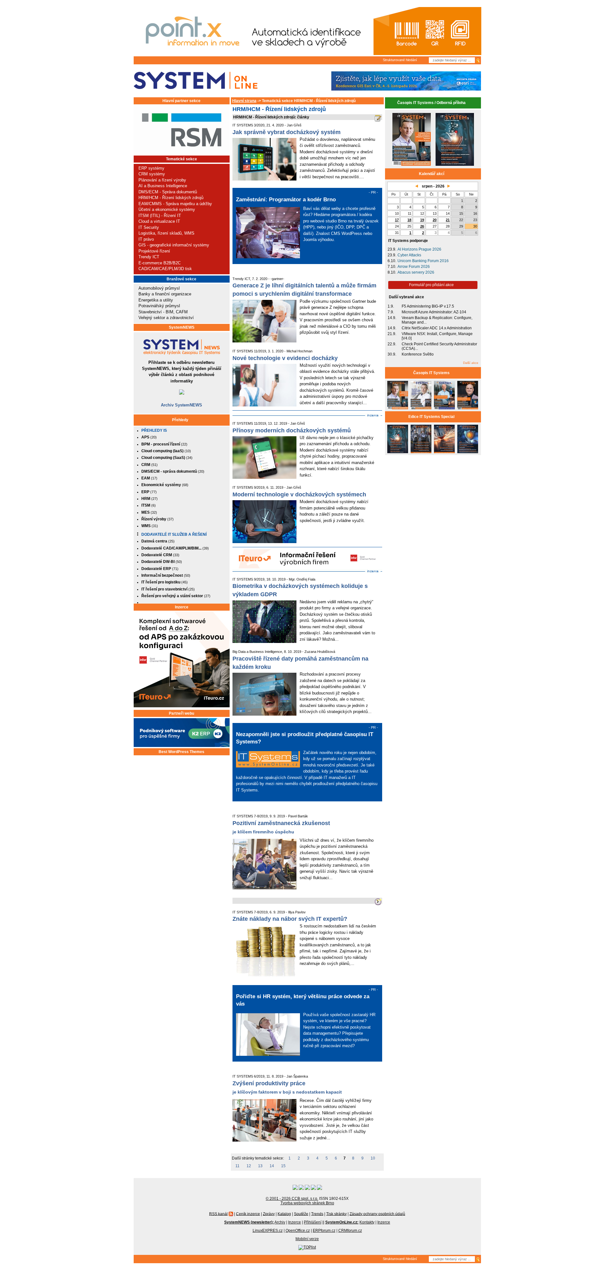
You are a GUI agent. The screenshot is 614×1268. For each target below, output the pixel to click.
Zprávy (269, 1213)
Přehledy (180, 420)
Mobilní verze (307, 1239)
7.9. (391, 312)
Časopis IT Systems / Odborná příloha (431, 102)
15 (283, 1166)
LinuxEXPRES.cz (268, 1230)
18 (409, 220)
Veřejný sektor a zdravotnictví (166, 317)
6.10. (392, 261)
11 (237, 1166)
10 (373, 1158)
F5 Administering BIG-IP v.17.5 (428, 306)
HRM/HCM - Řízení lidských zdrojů (170, 197)
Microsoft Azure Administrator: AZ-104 (434, 312)
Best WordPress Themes (181, 752)
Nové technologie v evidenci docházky (285, 358)
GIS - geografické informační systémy (173, 245)
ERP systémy (151, 168)
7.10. (392, 266)
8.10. (392, 272)
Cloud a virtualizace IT (159, 221)
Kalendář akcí (431, 174)
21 (448, 220)
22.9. (392, 344)
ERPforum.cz (324, 1230)
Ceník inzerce (248, 1213)
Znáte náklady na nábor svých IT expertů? (289, 919)
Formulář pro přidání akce (431, 285)
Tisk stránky (336, 1213)
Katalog (284, 1213)
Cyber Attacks (409, 255)
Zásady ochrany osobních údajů (377, 1213)
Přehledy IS (154, 430)
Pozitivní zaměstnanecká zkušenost (281, 823)
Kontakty (366, 1222)
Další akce (470, 363)
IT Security (148, 227)
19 (422, 220)
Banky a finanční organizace (164, 294)
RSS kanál (218, 1213)
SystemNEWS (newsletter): (249, 1222)
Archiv (279, 1222)
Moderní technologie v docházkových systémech (299, 494)
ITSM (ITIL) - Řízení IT (159, 215)
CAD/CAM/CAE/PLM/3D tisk (165, 268)
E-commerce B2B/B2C (159, 263)
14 (272, 1166)
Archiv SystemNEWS (181, 405)
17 (397, 220)
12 (249, 1166)
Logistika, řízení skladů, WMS (166, 233)
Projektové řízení (154, 251)
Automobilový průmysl (159, 288)
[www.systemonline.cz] (195, 80)
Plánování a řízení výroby (162, 180)
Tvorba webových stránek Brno (307, 1203)
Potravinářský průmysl (159, 305)
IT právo (146, 239)
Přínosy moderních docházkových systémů (291, 430)
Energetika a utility (155, 300)
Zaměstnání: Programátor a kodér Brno (286, 199)
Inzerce (181, 607)
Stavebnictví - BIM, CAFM (163, 311)
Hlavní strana (244, 101)
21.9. (392, 334)
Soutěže (301, 1213)
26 (422, 226)
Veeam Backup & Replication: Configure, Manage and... (437, 320)
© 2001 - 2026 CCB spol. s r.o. (292, 1198)
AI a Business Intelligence (162, 185)
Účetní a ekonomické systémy (166, 209)
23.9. (392, 249)
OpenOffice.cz (298, 1230)
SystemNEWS (181, 327)
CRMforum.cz (350, 1230)
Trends (317, 1213)
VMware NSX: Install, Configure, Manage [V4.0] (437, 336)
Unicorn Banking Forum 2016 (423, 261)
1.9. (391, 306)
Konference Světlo (418, 354)
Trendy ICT (148, 256)
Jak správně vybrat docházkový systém (286, 132)
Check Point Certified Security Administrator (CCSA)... (439, 346)
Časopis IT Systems (431, 373)
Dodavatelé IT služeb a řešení (174, 534)
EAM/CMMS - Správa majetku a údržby (175, 203)
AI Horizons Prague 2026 (419, 249)
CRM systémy (151, 174)
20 (435, 220)
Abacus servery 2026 (416, 272)
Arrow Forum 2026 (414, 266)
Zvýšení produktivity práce (268, 1083)
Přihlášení (312, 1222)
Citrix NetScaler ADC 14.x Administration (437, 328)
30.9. (392, 354)
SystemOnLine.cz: (341, 1222)
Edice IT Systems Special (431, 416)
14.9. (392, 318)
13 (260, 1166)
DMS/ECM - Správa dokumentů (167, 191)
